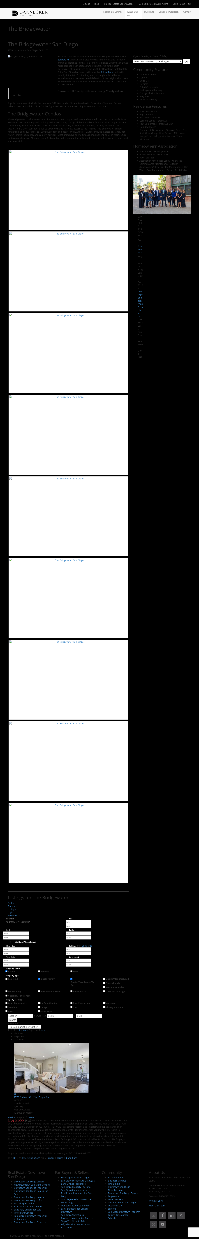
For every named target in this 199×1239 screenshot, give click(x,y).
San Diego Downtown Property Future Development (124, 1213)
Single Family (48, 978)
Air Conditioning (49, 1003)
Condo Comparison (169, 11)
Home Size (10, 946)
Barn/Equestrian (81, 1003)
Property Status (13, 968)
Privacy (50, 1157)
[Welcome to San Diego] (30, 12)
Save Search (14, 915)
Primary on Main (114, 1007)
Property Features (14, 1000)
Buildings (149, 11)
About (86, 3)
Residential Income (51, 991)
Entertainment (115, 1199)
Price (71, 919)
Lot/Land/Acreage (115, 991)
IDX (14, 1157)
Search (12, 1019)
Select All (13, 978)
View (10, 1011)
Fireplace (12, 1007)
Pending (45, 971)
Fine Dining (114, 1183)
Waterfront (46, 1011)
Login (10, 912)
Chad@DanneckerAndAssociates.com (140, 304)
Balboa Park (106, 72)
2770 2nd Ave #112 (31, 1097)
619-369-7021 (140, 249)
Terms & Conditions (67, 1157)
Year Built (10, 957)
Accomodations (116, 1177)
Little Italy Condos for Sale (27, 1209)
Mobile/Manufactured (117, 978)
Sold (75, 971)
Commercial (79, 991)
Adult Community (17, 1003)
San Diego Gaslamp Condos (28, 1206)
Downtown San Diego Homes (29, 1197)
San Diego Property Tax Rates (76, 1186)
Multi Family (14, 991)
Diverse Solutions (31, 1157)
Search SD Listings (113, 11)
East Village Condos (24, 1203)
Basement (110, 1003)
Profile (11, 903)
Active (11, 971)
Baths (71, 930)
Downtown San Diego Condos (29, 1181)
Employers (113, 1196)
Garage (43, 1007)
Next (43, 1030)
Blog (96, 3)
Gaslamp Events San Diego (122, 1202)
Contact (187, 11)
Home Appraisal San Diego (75, 1177)
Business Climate (117, 1180)
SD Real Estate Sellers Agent (118, 3)
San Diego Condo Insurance (75, 1190)
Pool (74, 1007)
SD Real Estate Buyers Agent (153, 3)
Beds (8, 930)
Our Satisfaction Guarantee (75, 1205)
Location (10, 919)
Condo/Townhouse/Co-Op (82, 984)
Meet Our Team (157, 1205)
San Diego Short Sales (72, 1214)
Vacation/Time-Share (19, 995)
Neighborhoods (133, 13)
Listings (12, 909)
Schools (112, 1218)
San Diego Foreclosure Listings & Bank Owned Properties (78, 1182)
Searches (12, 906)
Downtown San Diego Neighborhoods (119, 1188)
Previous (23, 1030)
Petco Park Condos (23, 1212)
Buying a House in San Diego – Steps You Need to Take (77, 1220)
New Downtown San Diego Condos (32, 1184)
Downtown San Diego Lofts (28, 1200)
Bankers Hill (64, 59)
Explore (112, 1208)
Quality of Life (115, 1205)
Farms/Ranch (113, 983)
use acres (87, 945)
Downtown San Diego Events (123, 1193)
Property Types (12, 976)
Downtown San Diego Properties (30, 1187)
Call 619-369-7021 (182, 3)
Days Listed (74, 957)
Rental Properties (115, 987)
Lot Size (72, 946)
